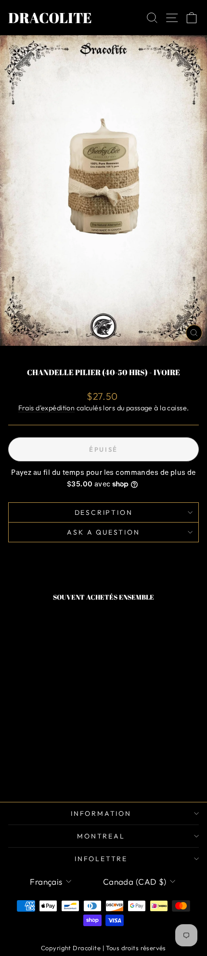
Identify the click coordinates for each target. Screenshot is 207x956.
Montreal (101, 836)
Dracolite (50, 17)
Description (104, 512)
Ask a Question (103, 532)
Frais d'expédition (46, 408)
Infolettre (101, 858)
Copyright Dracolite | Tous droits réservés (103, 948)
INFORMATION (101, 813)
